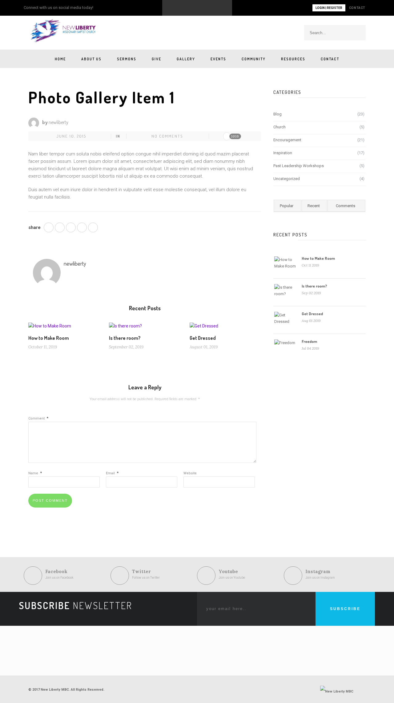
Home (60, 59)
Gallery (186, 59)
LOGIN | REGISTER (329, 8)
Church (279, 127)
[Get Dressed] (204, 328)
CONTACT (357, 8)
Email (112, 473)
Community (254, 59)
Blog (277, 114)
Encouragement (287, 140)
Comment (38, 418)
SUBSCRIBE (345, 609)
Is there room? (125, 338)
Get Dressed (203, 338)
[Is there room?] (125, 328)
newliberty (58, 122)
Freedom (309, 341)
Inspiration (282, 153)
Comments (345, 205)
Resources (293, 59)
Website (190, 473)
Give (156, 59)
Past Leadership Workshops (298, 165)
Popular (286, 205)
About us (91, 59)
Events (218, 59)
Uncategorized (286, 178)
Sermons (126, 59)
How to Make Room (48, 338)
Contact (330, 59)
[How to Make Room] (49, 328)
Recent (314, 205)
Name (35, 473)
